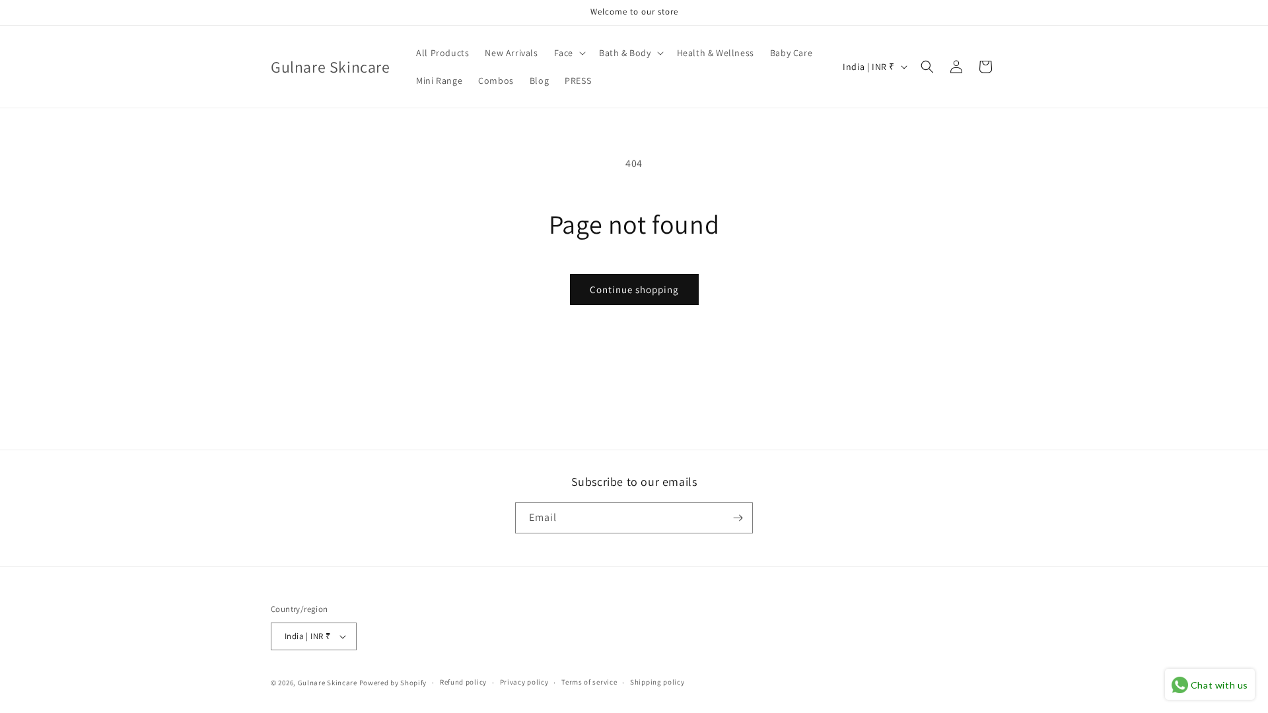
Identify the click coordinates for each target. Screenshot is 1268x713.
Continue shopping (634, 289)
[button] (568, 53)
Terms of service (589, 682)
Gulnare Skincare (327, 682)
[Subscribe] (737, 517)
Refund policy (463, 682)
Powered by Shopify (393, 682)
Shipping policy (657, 682)
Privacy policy (524, 682)
